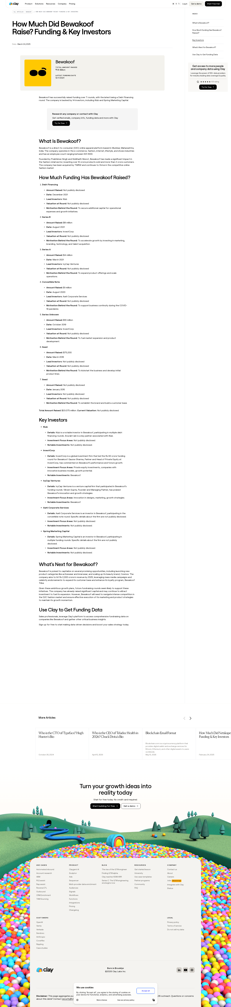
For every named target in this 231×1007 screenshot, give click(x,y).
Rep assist (40, 884)
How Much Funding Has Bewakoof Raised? (206, 31)
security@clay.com (71, 999)
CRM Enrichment (43, 895)
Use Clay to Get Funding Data (205, 54)
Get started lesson (142, 869)
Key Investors (198, 40)
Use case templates (143, 877)
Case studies (42, 948)
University (138, 873)
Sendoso (40, 933)
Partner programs (142, 880)
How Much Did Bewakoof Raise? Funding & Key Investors (57, 11)
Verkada (39, 929)
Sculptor (73, 873)
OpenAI (39, 922)
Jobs (169, 880)
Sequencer (74, 880)
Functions (73, 899)
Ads (70, 877)
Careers (170, 877)
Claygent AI (74, 869)
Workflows (73, 895)
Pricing (72, 906)
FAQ (136, 888)
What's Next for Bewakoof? (204, 47)
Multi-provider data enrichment (82, 884)
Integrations (74, 903)
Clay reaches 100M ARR (112, 877)
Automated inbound (45, 869)
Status (170, 888)
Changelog (74, 910)
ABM (38, 877)
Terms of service (174, 926)
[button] (184, 718)
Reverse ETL (41, 888)
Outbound (40, 892)
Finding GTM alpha (110, 873)
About (170, 873)
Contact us (172, 869)
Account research (44, 873)
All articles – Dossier (22, 12)
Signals (72, 892)
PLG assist (40, 880)
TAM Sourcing (42, 899)
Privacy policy (173, 922)
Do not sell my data (175, 929)
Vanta (38, 926)
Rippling (39, 944)
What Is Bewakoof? (200, 23)
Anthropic (40, 937)
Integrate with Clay (175, 885)
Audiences (73, 888)
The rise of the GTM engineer (114, 869)
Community (139, 884)
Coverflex (40, 941)
